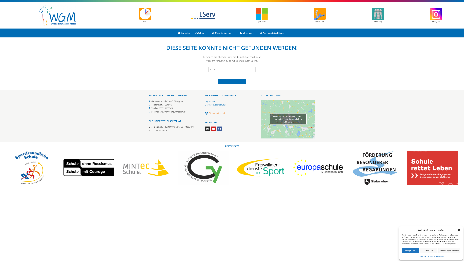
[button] (459, 230)
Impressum (440, 256)
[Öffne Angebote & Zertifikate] (285, 33)
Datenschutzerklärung (427, 256)
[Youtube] (213, 129)
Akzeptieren (410, 250)
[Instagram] (207, 129)
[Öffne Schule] (206, 33)
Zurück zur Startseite (232, 82)
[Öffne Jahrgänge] (253, 33)
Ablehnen (428, 250)
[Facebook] (219, 129)
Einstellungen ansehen (449, 250)
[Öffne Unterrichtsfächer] (233, 33)
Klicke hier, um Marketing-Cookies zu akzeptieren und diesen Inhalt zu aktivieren (288, 119)
